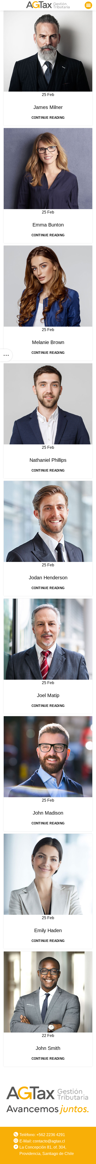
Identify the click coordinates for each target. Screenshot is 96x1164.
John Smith (48, 1048)
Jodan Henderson (48, 577)
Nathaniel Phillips (48, 460)
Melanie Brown (48, 342)
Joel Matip (48, 695)
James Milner (48, 107)
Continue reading (48, 117)
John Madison (48, 813)
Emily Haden (48, 930)
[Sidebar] (6, 355)
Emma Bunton (48, 224)
